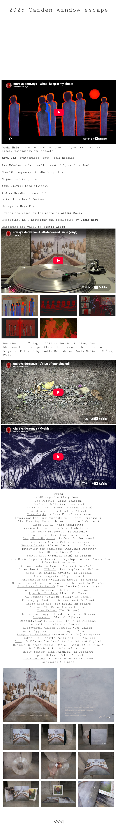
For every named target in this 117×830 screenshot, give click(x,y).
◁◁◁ (58, 821)
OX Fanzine (34, 596)
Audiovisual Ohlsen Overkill (47, 627)
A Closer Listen (44, 511)
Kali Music (37, 648)
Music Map (34, 572)
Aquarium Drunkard (43, 593)
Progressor (41, 617)
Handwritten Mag (34, 579)
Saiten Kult (36, 555)
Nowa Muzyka (36, 514)
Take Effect (47, 610)
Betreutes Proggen (37, 614)
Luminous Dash (34, 658)
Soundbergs (49, 662)
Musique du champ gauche (33, 644)
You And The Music (45, 607)
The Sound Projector (47, 531)
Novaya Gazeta (32, 545)
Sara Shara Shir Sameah (36, 586)
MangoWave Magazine (39, 538)
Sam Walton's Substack (47, 624)
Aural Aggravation (38, 631)
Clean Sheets (47, 552)
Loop (18, 641)
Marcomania (37, 542)
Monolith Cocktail (43, 535)
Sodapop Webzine (34, 566)
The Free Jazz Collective (46, 507)
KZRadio (50, 569)
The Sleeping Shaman (34, 521)
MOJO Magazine (47, 497)
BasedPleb (31, 590)
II (51, 620)
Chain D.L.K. (42, 524)
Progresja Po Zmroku (33, 634)
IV (67, 620)
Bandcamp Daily (45, 504)
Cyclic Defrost (56, 528)
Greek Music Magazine (25, 559)
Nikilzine (55, 548)
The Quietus (44, 500)
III (59, 620)
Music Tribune (34, 651)
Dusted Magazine (46, 576)
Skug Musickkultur (54, 518)
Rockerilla (30, 637)
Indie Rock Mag (38, 603)
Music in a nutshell (29, 583)
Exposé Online (45, 655)
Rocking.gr (31, 600)
